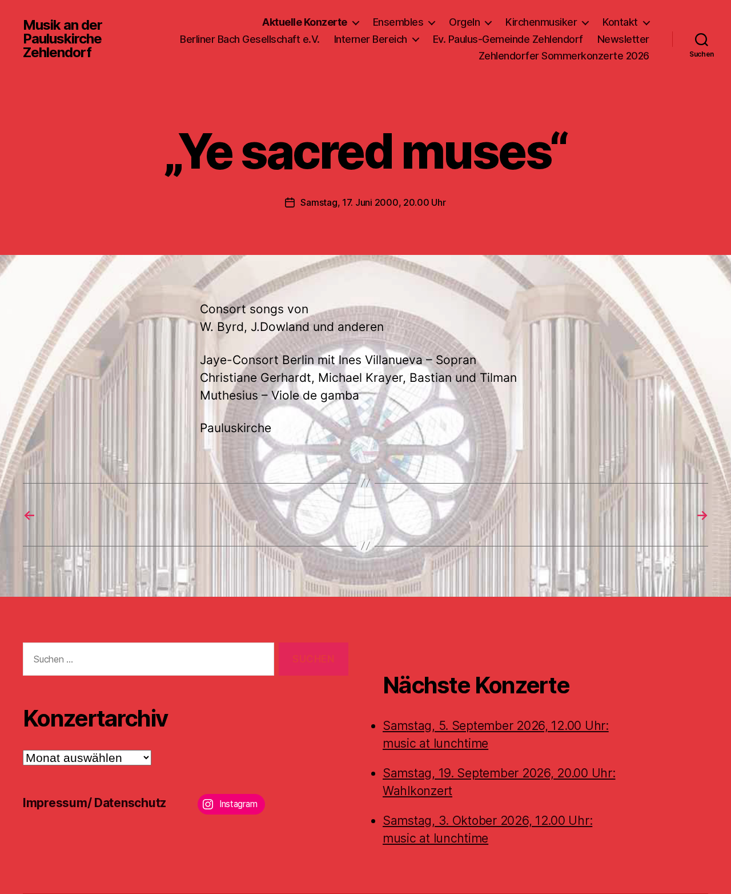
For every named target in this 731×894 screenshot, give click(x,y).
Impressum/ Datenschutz (94, 803)
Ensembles (398, 22)
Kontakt (620, 22)
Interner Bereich (370, 39)
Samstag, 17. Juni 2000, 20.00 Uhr (372, 202)
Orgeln (464, 22)
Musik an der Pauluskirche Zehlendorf (62, 38)
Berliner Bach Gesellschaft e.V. (250, 39)
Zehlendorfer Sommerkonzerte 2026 (564, 56)
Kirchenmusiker (541, 22)
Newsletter (623, 39)
